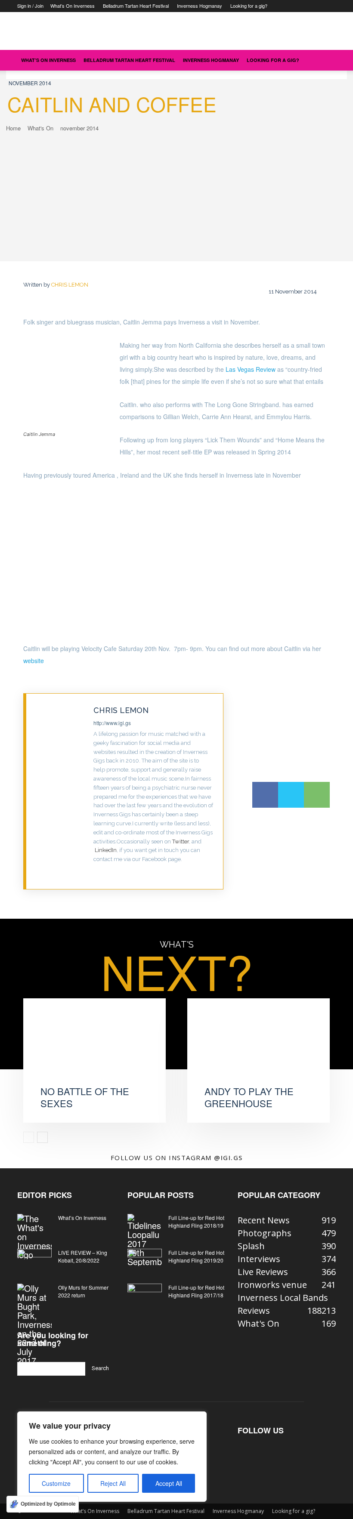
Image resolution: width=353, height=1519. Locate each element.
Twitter (180, 841)
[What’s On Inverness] (34, 1236)
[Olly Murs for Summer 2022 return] (34, 1324)
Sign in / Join (30, 5)
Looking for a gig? (248, 5)
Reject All (113, 1483)
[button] (325, 59)
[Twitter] (96, 873)
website (33, 660)
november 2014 (30, 82)
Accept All (168, 1483)
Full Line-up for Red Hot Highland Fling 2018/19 (196, 1221)
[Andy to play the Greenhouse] (258, 1049)
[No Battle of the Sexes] (94, 1049)
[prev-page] (28, 1137)
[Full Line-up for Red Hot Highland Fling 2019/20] (144, 1261)
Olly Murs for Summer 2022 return (83, 1291)
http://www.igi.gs (112, 722)
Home (13, 128)
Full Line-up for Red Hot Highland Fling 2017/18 (196, 1291)
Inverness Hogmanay (199, 5)
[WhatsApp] (317, 795)
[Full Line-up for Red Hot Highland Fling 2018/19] (144, 1240)
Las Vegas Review (251, 369)
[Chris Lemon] (60, 791)
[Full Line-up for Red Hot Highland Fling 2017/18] (144, 1296)
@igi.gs (228, 1157)
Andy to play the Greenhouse (249, 1097)
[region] (112, 1456)
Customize (56, 1483)
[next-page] (42, 1137)
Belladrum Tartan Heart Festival (136, 5)
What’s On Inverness (72, 5)
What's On (40, 128)
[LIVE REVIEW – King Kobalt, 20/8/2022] (34, 1261)
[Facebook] (265, 795)
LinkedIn (106, 850)
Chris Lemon (69, 284)
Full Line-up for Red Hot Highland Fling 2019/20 (196, 1256)
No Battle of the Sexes (84, 1097)
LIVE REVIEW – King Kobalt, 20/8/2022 (82, 1256)
